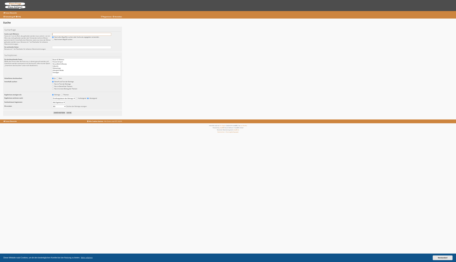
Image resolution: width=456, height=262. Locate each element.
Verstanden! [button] (443, 258)
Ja (55, 78)
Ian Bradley (244, 125)
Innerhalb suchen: (10, 82)
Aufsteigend (82, 98)
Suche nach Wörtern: (11, 34)
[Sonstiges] (86, 72)
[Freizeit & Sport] (86, 62)
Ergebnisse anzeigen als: (13, 95)
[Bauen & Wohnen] (86, 60)
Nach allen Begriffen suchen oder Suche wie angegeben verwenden (76, 37)
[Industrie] (86, 66)
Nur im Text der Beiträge (62, 84)
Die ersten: (8, 106)
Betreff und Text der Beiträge (64, 82)
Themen (66, 95)
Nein (60, 78)
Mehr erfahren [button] (87, 258)
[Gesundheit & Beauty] (86, 64)
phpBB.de (236, 130)
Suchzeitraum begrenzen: (13, 102)
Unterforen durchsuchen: (13, 78)
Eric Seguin (223, 125)
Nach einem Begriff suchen (63, 39)
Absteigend (93, 98)
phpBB (221, 128)
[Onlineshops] (86, 68)
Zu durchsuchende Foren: (13, 59)
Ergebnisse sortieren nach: (13, 98)
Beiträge (57, 95)
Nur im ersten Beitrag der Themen (65, 89)
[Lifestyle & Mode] (86, 70)
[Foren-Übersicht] (15, 5)
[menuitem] (18, 16)
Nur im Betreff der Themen (63, 86)
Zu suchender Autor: (11, 47)
